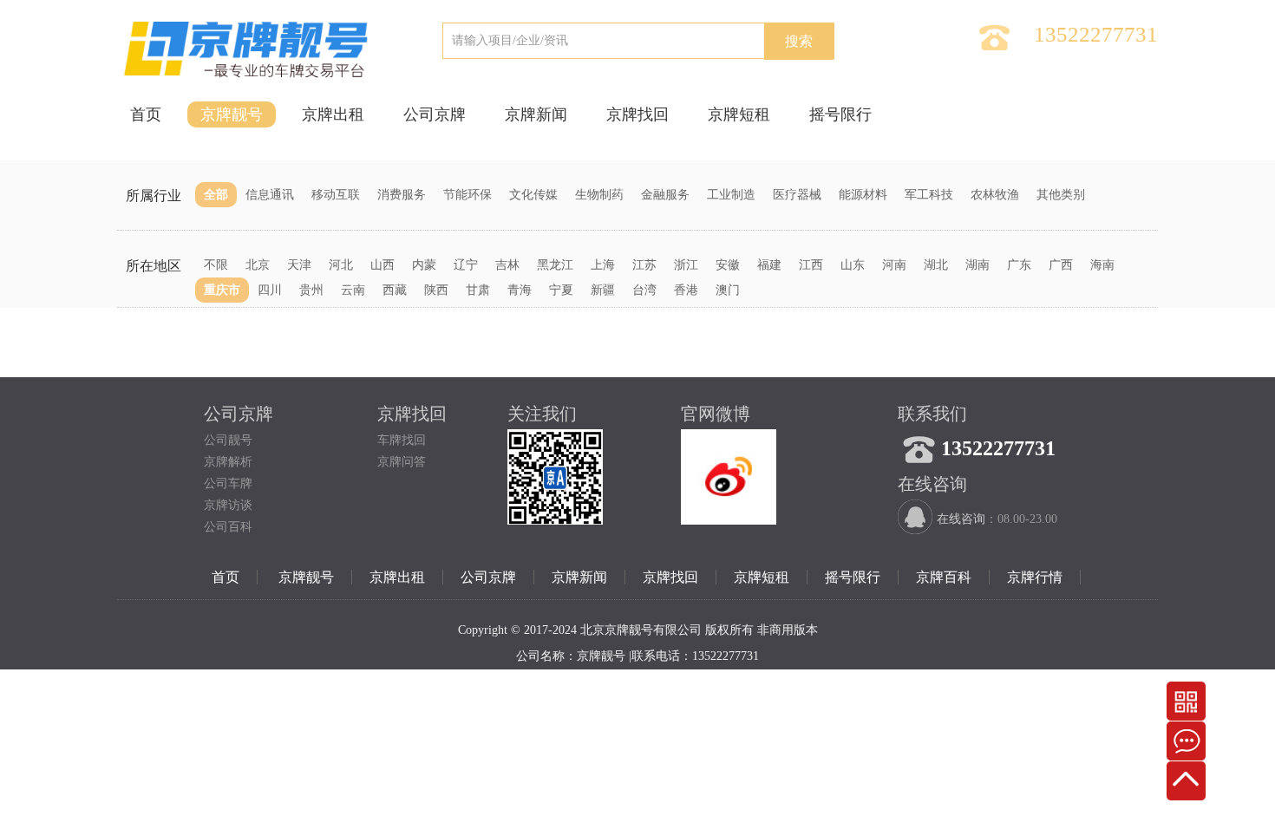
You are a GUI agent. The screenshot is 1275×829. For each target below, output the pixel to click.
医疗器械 (797, 194)
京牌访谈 (228, 505)
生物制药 (599, 194)
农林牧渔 (995, 194)
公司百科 (228, 526)
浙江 (686, 264)
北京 (257, 264)
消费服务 (401, 194)
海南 (1102, 264)
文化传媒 (533, 194)
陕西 (436, 290)
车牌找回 (401, 440)
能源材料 (863, 194)
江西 (811, 264)
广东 (1019, 264)
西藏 (394, 290)
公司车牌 (228, 483)
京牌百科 (943, 577)
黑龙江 (555, 264)
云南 (353, 290)
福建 (769, 264)
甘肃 (478, 290)
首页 (145, 114)
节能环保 (467, 194)
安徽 (728, 264)
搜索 (799, 41)
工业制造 (731, 194)
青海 (519, 290)
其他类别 (1060, 194)
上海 (603, 264)
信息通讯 (269, 194)
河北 (341, 264)
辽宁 (466, 264)
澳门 (728, 290)
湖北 (936, 264)
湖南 (977, 264)
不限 (216, 264)
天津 (299, 264)
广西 (1061, 264)
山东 (852, 264)
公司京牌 (434, 114)
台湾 (644, 290)
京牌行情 (1034, 577)
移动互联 (335, 194)
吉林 (507, 264)
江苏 (644, 264)
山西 (382, 264)
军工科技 (929, 194)
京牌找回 (637, 114)
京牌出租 (333, 114)
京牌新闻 (536, 114)
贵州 (311, 290)
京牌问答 (401, 461)
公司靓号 (228, 440)
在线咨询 (961, 518)
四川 (270, 290)
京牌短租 (739, 114)
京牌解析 (228, 461)
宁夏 (561, 290)
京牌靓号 (231, 114)
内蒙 (424, 264)
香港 (686, 290)
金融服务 (665, 194)
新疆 (603, 290)
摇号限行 (840, 114)
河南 (894, 264)
